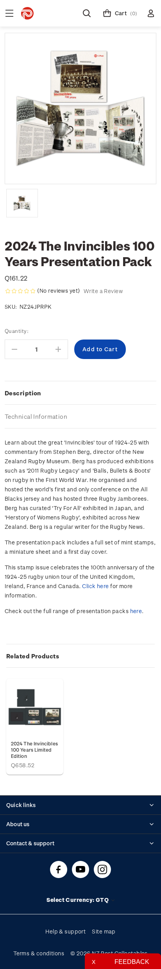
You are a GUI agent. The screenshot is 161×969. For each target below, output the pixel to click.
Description (23, 392)
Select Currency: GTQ (78, 899)
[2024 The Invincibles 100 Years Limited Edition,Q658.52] (34, 707)
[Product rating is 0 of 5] (20, 291)
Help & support (65, 931)
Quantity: (17, 331)
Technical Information (36, 416)
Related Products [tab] (32, 656)
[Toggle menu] (9, 13)
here (136, 611)
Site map (104, 931)
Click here (95, 586)
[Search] (87, 13)
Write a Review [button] (103, 291)
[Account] (151, 13)
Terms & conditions (38, 953)
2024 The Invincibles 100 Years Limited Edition (34, 750)
